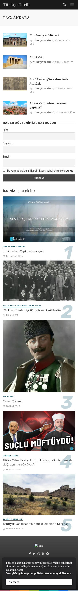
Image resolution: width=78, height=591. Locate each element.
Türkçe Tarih (42, 40)
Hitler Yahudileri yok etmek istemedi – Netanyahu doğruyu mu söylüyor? (38, 462)
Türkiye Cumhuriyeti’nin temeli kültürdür (32, 310)
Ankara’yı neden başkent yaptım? (48, 105)
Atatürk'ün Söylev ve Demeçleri (22, 306)
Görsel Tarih (11, 456)
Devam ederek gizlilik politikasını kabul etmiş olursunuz (40, 170)
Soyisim (7, 143)
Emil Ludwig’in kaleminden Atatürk (50, 81)
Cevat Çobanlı (13, 401)
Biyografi (8, 397)
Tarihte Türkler (13, 519)
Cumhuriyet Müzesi (44, 35)
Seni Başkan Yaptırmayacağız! (23, 251)
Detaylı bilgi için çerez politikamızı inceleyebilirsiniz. (38, 573)
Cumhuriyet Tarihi (14, 247)
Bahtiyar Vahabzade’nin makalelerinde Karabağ (36, 524)
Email (6, 156)
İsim (5, 130)
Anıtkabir (37, 57)
